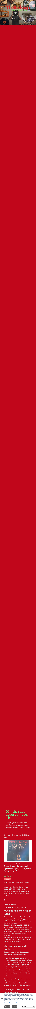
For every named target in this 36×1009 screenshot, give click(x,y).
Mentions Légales (8, 1002)
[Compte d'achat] (23, 18)
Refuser (15, 1006)
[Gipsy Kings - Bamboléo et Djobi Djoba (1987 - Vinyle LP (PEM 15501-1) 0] (18, 851)
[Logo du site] (18, 8)
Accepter (7, 1006)
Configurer (19, 1002)
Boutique (7, 835)
